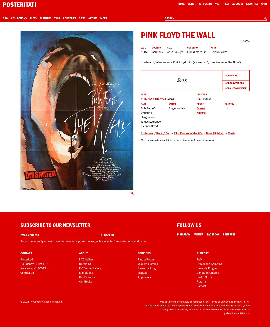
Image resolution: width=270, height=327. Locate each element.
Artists (92, 18)
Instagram (183, 234)
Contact (201, 286)
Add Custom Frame (235, 88)
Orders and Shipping (209, 264)
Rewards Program (207, 268)
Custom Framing (148, 264)
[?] (205, 51)
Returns (201, 281)
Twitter (198, 234)
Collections (19, 18)
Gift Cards (205, 4)
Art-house (147, 133)
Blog (181, 4)
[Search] (265, 18)
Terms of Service (219, 301)
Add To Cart (231, 75)
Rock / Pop (163, 133)
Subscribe (107, 235)
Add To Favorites (234, 83)
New (5, 18)
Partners (45, 18)
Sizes (82, 18)
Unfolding (85, 264)
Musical (201, 113)
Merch (192, 4)
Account (237, 4)
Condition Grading (208, 272)
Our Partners (87, 277)
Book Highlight (215, 133)
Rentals (142, 272)
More (103, 18)
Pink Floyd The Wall (153, 98)
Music (231, 133)
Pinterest (229, 234)
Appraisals (144, 277)
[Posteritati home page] (19, 4)
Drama (201, 108)
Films (33, 18)
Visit (218, 4)
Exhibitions (86, 272)
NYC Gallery (86, 259)
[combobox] (216, 18)
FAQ (199, 259)
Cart (264, 4)
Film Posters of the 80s (188, 133)
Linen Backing (147, 268)
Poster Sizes (204, 277)
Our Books (85, 281)
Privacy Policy (241, 301)
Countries (69, 18)
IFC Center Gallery (90, 268)
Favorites (252, 4)
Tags (57, 18)
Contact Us (27, 272)
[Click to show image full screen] (77, 110)
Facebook (213, 234)
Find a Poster (146, 259)
